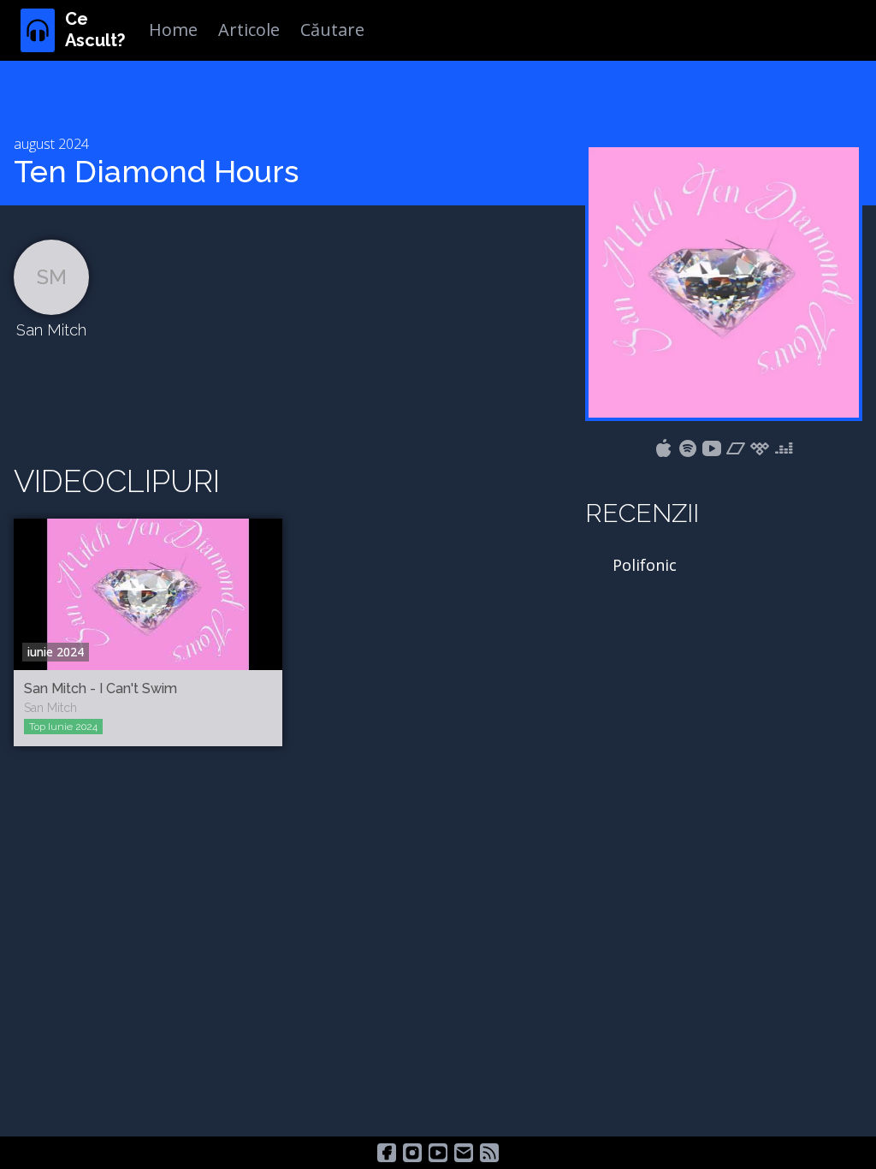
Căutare (332, 29)
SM (52, 276)
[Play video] (148, 593)
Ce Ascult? (95, 29)
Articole (249, 29)
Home (173, 29)
